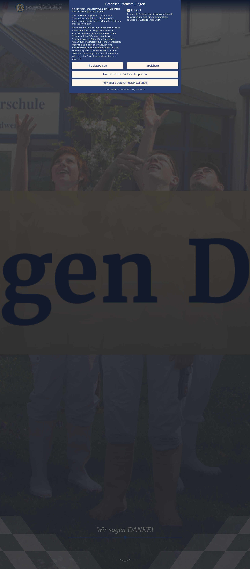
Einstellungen (93, 56)
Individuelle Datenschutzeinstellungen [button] (125, 82)
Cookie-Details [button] (111, 90)
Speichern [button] (153, 65)
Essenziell (136, 10)
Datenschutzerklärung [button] (126, 90)
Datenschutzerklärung (82, 53)
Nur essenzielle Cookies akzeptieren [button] (125, 74)
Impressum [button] (140, 90)
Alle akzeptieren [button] (97, 65)
